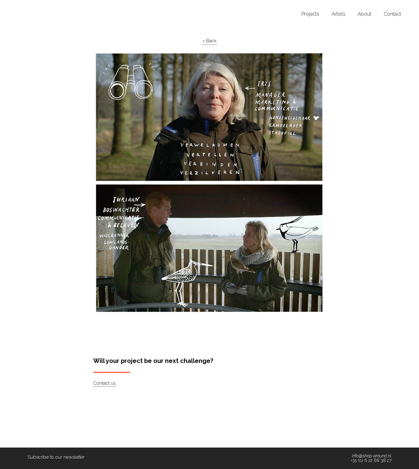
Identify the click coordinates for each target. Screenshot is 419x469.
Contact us (104, 383)
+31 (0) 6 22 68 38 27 (371, 460)
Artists (338, 14)
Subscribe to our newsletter (56, 457)
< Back (209, 41)
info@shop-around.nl (371, 456)
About (364, 14)
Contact (392, 14)
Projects (310, 14)
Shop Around (28, 6)
